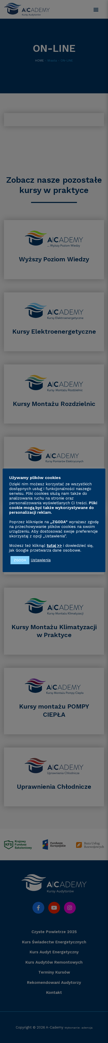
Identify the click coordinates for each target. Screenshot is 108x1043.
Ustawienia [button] (41, 560)
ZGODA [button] (20, 560)
